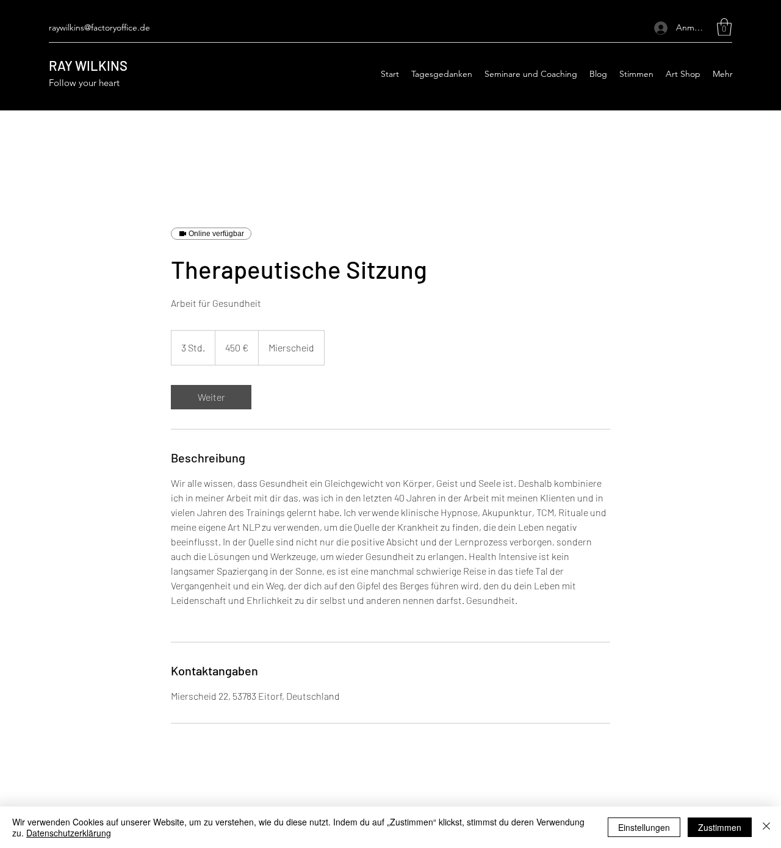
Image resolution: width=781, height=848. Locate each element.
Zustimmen (719, 827)
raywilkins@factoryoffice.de (99, 27)
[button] (724, 27)
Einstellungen (644, 827)
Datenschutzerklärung (68, 833)
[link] (211, 397)
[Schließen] (766, 827)
